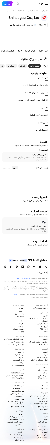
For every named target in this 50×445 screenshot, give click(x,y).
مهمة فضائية (19, 355)
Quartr (16, 294)
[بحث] (18, 3)
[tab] (34, 66)
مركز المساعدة (18, 360)
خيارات (45, 373)
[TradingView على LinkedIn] (22, 266)
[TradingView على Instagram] (28, 266)
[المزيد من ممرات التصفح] (37, 11)
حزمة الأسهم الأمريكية (16, 344)
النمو (41, 197)
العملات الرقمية (42, 324)
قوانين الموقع (43, 406)
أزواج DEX (44, 329)
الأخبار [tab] (19, 51)
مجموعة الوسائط (18, 365)
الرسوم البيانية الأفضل (40, 308)
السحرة (45, 432)
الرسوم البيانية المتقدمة (15, 422)
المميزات (21, 308)
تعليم (46, 419)
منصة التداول (19, 424)
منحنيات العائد (43, 370)
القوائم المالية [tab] (30, 51)
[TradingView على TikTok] (11, 266)
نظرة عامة (20, 324)
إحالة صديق (43, 401)
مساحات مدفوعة (42, 437)
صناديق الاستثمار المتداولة (38, 318)
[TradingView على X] (46, 266)
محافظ (45, 367)
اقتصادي (45, 352)
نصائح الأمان (19, 399)
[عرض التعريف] (39, 150)
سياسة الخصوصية (17, 391)
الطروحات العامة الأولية (39, 360)
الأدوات (21, 414)
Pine (46, 332)
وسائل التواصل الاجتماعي (38, 396)
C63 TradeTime (18, 378)
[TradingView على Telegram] (16, 266)
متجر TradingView (17, 373)
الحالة (41, 241)
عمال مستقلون (42, 435)
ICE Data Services (23, 278)
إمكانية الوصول (18, 396)
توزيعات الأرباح (42, 357)
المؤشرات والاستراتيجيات (38, 429)
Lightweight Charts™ (16, 419)
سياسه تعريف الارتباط (16, 394)
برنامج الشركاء (18, 437)
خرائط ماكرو (43, 375)
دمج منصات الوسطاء (16, 435)
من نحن (21, 352)
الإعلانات (21, 432)
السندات (45, 321)
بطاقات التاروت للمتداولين (15, 375)
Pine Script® (43, 378)
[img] (11, 25)
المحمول (45, 386)
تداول (46, 417)
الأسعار (21, 311)
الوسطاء (21, 326)
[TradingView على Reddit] (5, 266)
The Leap (20, 332)
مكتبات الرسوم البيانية (16, 417)
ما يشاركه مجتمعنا (41, 398)
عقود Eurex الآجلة (17, 342)
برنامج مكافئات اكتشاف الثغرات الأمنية (15, 403)
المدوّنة (21, 357)
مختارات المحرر (42, 422)
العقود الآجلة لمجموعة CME (14, 339)
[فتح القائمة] (46, 3)
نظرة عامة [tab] (43, 51)
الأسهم (45, 316)
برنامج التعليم (19, 440)
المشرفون (44, 409)
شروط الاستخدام (18, 386)
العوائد (45, 355)
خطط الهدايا (20, 316)
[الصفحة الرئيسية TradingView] (41, 4)
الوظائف (21, 363)
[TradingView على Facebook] (40, 266)
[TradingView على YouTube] (34, 266)
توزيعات (40, 210)
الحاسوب (44, 388)
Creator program (41, 404)
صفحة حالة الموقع (17, 406)
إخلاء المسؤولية (18, 388)
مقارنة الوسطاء (18, 329)
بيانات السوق (19, 314)
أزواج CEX (44, 326)
